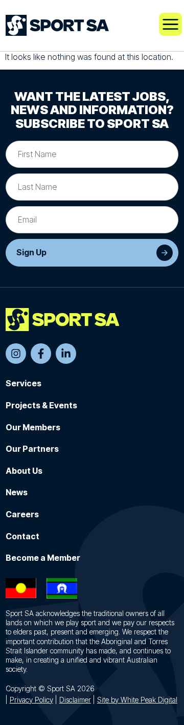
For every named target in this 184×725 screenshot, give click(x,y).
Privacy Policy (31, 699)
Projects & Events (41, 405)
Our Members (33, 427)
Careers (22, 514)
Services (23, 383)
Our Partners (32, 449)
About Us (24, 471)
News (17, 492)
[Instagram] (16, 353)
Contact (22, 536)
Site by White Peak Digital (137, 699)
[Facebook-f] (41, 353)
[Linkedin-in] (66, 353)
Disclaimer (75, 699)
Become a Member (43, 558)
